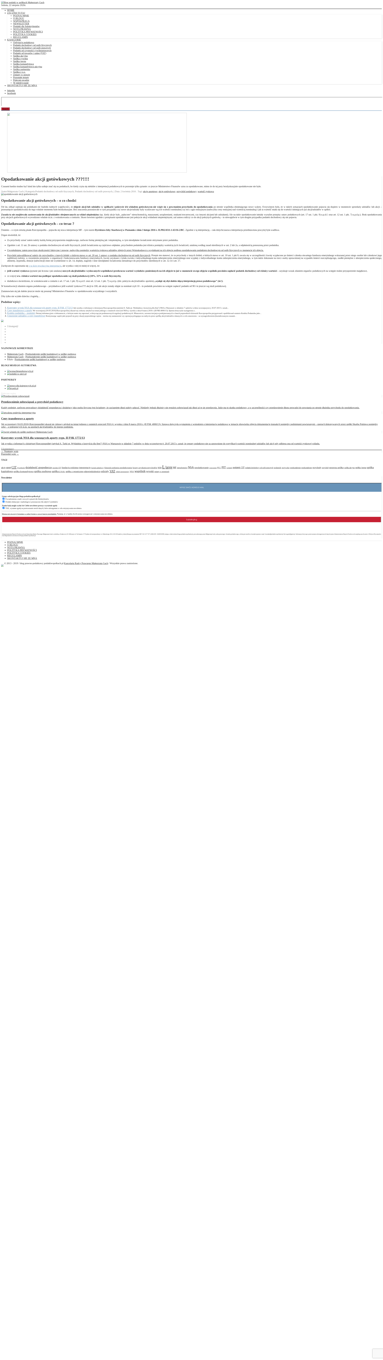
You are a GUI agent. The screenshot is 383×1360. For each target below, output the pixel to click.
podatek (229, 468)
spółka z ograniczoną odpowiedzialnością (83, 471)
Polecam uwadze (21, 80)
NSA (191, 467)
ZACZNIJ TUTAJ (16, 13)
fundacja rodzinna (70, 467)
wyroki (150, 471)
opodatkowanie (201, 467)
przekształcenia (295, 468)
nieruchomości (182, 468)
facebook (11, 93)
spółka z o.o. (58, 471)
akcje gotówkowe (167, 191)
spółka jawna (360, 467)
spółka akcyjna (349, 468)
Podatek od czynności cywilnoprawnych (32, 50)
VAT (112, 471)
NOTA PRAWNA (22, 29)
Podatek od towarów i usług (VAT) (29, 53)
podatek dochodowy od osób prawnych (259, 468)
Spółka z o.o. (19, 72)
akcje (3, 467)
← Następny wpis (9, 451)
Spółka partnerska (21, 69)
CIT (14, 467)
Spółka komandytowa (23, 64)
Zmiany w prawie (21, 74)
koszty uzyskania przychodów (145, 468)
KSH (160, 468)
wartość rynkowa (206, 191)
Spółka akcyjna (20, 56)
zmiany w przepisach (161, 472)
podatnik (277, 468)
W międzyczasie (21, 83)
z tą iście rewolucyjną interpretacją (45, 266)
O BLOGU (18, 18)
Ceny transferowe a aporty (19, 310)
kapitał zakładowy (97, 468)
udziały (105, 471)
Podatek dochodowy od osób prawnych (32, 48)
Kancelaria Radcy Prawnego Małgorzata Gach (86, 563)
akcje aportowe (150, 191)
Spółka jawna (19, 61)
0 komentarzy (7, 448)
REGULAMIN (20, 37)
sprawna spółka (336, 467)
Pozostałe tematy (21, 77)
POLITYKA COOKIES (25, 34)
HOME (10, 10)
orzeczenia (213, 468)
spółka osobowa (42, 471)
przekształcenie (306, 468)
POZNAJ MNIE (21, 15)
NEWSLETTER (21, 23)
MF (174, 467)
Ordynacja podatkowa (23, 42)
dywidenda (21, 468)
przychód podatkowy (186, 191)
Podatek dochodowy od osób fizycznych (32, 45)
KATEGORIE (14, 40)
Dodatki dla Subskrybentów (26, 26)
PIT (224, 467)
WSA (132, 472)
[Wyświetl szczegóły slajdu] (97, 171)
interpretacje (85, 467)
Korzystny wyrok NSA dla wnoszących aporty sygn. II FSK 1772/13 (40, 307)
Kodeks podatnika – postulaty (21, 313)
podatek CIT (239, 467)
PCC (219, 468)
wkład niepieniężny (122, 471)
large (168, 467)
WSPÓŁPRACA (21, 21)
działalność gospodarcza (38, 467)
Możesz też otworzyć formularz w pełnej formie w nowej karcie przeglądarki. (29, 514)
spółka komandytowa (23, 471)
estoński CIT (56, 468)
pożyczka (285, 468)
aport (8, 467)
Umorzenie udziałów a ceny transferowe (26, 316)
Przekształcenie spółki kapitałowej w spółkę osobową (50, 354)
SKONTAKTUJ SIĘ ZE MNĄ (22, 85)
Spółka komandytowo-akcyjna (27, 66)
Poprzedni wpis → (10, 454)
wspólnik (140, 471)
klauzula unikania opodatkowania (118, 468)
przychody (317, 467)
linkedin (11, 90)
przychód (325, 468)
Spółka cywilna (20, 58)
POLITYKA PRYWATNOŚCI (28, 31)
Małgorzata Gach (15, 354)
